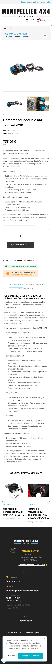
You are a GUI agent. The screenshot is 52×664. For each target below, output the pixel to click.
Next (46, 102)
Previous (5, 102)
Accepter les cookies (30, 655)
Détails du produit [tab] (34, 285)
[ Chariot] (13, 495)
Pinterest (30, 260)
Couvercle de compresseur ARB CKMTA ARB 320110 (13, 511)
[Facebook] (23, 571)
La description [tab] (16, 285)
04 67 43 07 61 (13, 581)
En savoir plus (32, 648)
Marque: (7, 130)
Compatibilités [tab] (26, 289)
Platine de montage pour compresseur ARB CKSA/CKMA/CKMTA (38, 513)
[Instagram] (29, 571)
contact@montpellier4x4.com (32, 564)
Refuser (11, 656)
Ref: (5, 133)
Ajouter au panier (20, 245)
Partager (8, 260)
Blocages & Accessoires (11, 519)
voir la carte (26, 620)
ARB (13, 130)
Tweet (19, 260)
